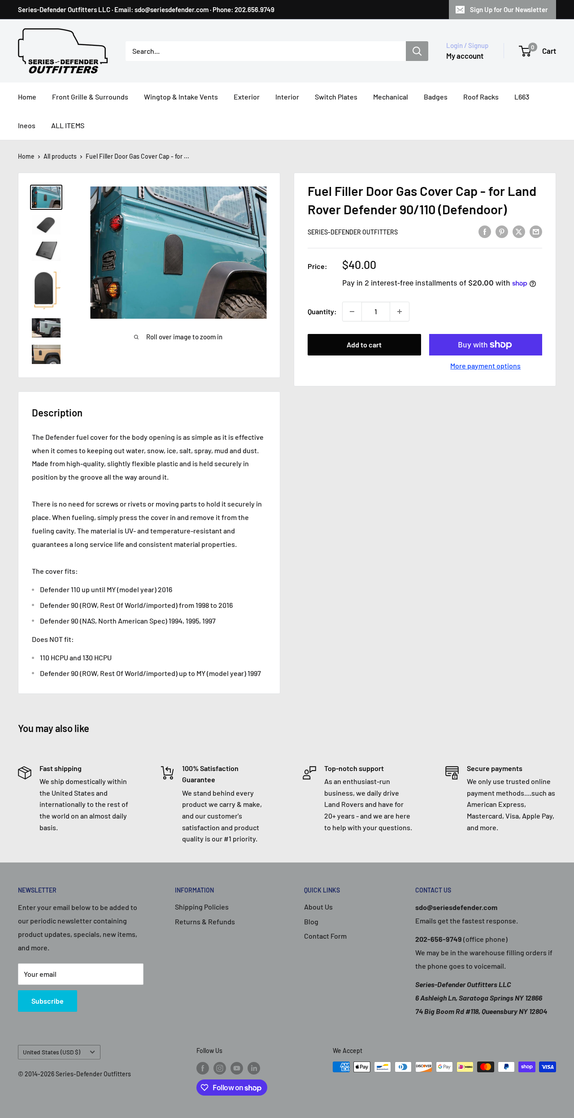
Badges (436, 96)
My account (464, 55)
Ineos (26, 125)
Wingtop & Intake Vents (181, 96)
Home (27, 96)
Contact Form (325, 936)
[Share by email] (536, 231)
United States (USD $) (51, 1052)
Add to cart (364, 344)
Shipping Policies (202, 906)
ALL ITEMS (67, 125)
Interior (287, 96)
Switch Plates (336, 96)
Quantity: (322, 311)
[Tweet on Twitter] (519, 231)
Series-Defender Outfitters (353, 232)
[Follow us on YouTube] (236, 1068)
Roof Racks (481, 96)
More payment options (485, 365)
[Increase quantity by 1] (399, 311)
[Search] (417, 51)
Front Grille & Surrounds (90, 96)
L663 (521, 96)
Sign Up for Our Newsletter (509, 9)
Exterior (247, 96)
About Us (318, 906)
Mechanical (390, 96)
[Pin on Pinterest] (502, 231)
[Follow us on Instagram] (219, 1068)
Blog (311, 921)
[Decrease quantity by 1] (352, 311)
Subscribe (47, 1001)
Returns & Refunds (205, 921)
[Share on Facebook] (484, 231)
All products (60, 156)
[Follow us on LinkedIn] (254, 1068)
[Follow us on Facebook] (202, 1068)
